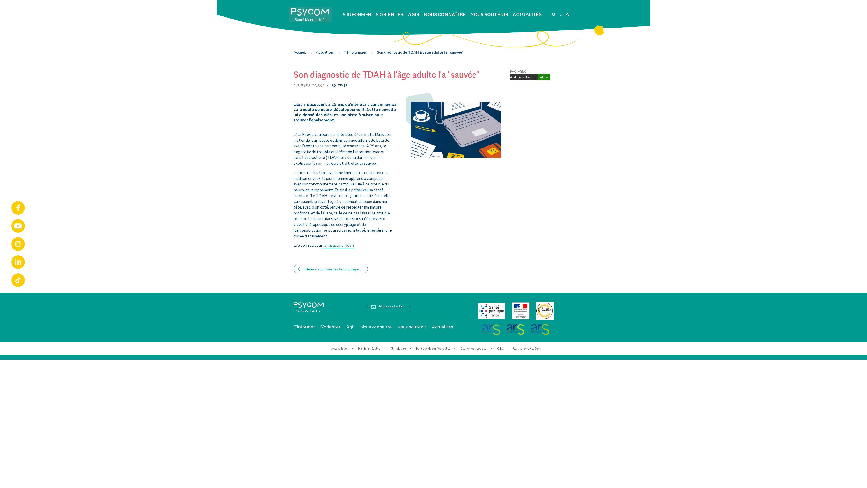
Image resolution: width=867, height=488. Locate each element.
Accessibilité (339, 348)
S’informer (357, 15)
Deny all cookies (489, 481)
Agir (413, 15)
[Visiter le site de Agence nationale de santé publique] (492, 310)
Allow (544, 77)
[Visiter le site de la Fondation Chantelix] (545, 310)
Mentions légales (369, 348)
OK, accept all (454, 481)
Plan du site (398, 348)
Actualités (527, 15)
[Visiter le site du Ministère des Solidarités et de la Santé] (521, 310)
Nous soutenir (489, 15)
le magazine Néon (338, 245)
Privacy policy (543, 481)
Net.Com (535, 348)
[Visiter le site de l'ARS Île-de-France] (491, 329)
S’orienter (389, 15)
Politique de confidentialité (433, 348)
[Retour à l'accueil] (309, 307)
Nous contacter (391, 305)
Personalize (519, 481)
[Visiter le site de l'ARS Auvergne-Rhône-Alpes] (516, 329)
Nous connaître (445, 15)
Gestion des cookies (474, 348)
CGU (500, 348)
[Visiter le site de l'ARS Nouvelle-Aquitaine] (540, 329)
